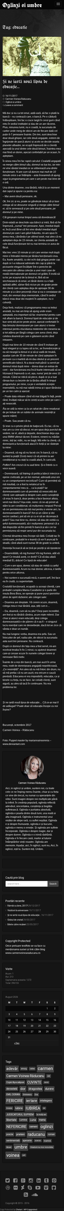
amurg (24, 1068)
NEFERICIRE (16, 1126)
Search (53, 884)
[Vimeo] (48, 1188)
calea (32, 1068)
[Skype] (31, 1188)
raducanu (36, 1134)
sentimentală (13, 1140)
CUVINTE (34, 1082)
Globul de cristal (15, 919)
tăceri (8, 1147)
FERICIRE (14, 1100)
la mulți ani (41, 1114)
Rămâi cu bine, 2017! (17, 905)
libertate (11, 1119)
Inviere (9, 1108)
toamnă (47, 1141)
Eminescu (27, 1094)
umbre (20, 1147)
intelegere (46, 1100)
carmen (45, 1068)
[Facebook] (17, 1180)
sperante (27, 1140)
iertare (31, 1100)
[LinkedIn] (40, 1180)
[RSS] (28, 1195)
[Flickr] (17, 1188)
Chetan (19, 1209)
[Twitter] (9, 1180)
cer (48, 1076)
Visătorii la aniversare (17, 910)
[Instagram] (33, 1180)
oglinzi (47, 1126)
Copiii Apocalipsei (15, 1082)
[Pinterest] (55, 1180)
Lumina (23, 1119)
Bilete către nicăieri (16, 924)
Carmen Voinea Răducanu (18, 99)
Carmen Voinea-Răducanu (25, 1076)
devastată (11, 1088)
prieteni (20, 1134)
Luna (33, 1119)
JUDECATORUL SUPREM (20, 1114)
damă (46, 1082)
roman (51, 1134)
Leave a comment (14, 105)
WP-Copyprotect (30, 1209)
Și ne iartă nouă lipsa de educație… (24, 915)
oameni (33, 1126)
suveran (38, 1141)
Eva (36, 1094)
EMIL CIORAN (13, 1094)
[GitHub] (55, 1188)
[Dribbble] (10, 1188)
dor (22, 1089)
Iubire (19, 1108)
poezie (9, 1134)
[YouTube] (39, 1188)
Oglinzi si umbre (22, 5)
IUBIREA (33, 1108)
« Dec (16, 1043)
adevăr (12, 1068)
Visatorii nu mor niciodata (41, 1147)
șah (24, 1155)
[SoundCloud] (36, 1195)
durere (49, 1089)
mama (42, 1119)
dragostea (35, 1089)
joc (44, 1108)
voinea (12, 1155)
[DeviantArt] (24, 1188)
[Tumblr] (48, 1180)
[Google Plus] (25, 1180)
